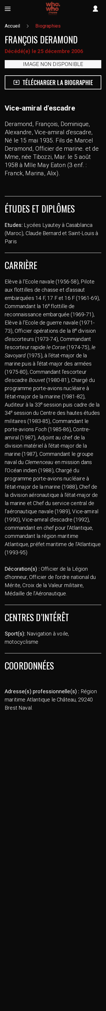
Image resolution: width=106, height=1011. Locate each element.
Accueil (12, 26)
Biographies (48, 26)
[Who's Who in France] (53, 9)
